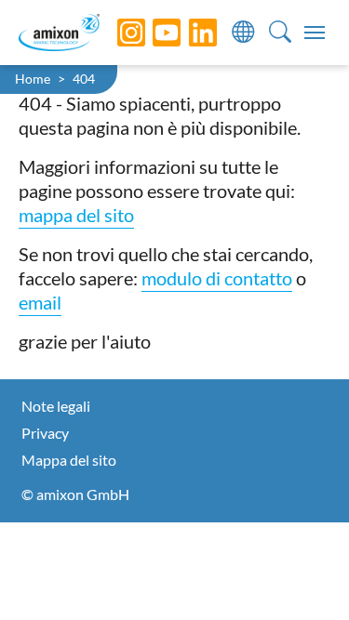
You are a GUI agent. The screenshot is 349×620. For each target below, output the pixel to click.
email (40, 302)
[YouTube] (152, 32)
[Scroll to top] (302, 573)
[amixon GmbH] (59, 32)
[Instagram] (117, 32)
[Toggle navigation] (314, 32)
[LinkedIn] (189, 32)
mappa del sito (76, 215)
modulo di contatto (216, 278)
